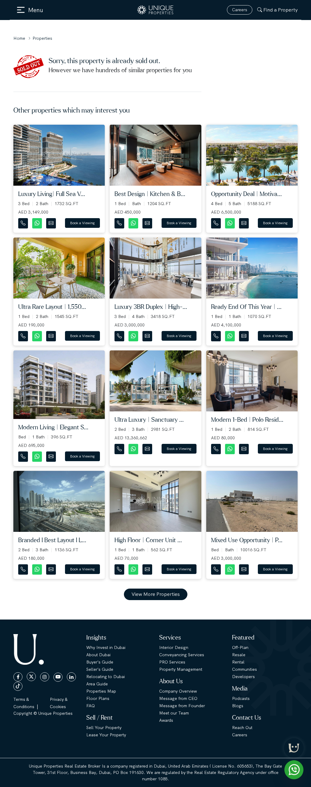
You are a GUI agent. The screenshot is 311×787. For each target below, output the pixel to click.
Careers (239, 9)
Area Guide (97, 684)
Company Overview (178, 691)
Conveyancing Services (181, 654)
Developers (243, 676)
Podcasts (241, 698)
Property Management (180, 669)
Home (19, 38)
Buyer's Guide (99, 662)
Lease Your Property (106, 735)
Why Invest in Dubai (105, 647)
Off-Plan (240, 647)
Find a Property (280, 10)
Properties (42, 38)
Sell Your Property (103, 727)
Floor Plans (97, 698)
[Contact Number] (23, 222)
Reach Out (242, 727)
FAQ (90, 705)
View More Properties (156, 594)
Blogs (237, 705)
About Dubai (98, 654)
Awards (166, 720)
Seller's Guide (99, 669)
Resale (238, 654)
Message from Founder (182, 705)
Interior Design (173, 647)
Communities (244, 669)
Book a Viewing (82, 223)
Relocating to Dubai (105, 676)
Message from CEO (178, 698)
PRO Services (172, 662)
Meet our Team (174, 713)
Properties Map (101, 691)
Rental (238, 662)
